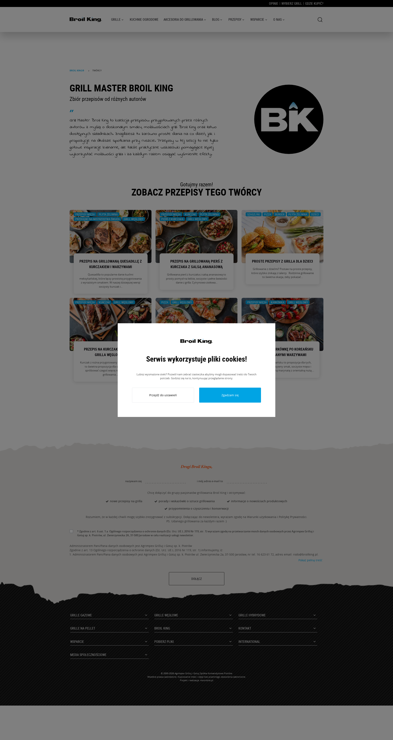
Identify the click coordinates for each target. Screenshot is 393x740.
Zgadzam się (230, 395)
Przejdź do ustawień (163, 395)
